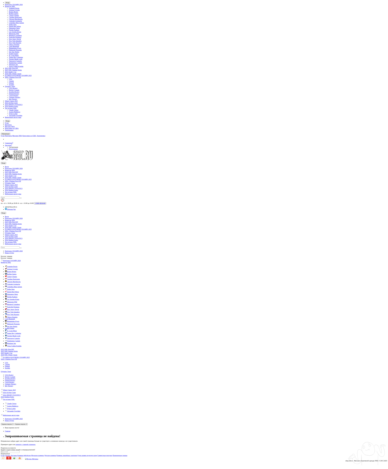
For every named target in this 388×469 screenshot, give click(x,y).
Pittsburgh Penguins (15, 50)
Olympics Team (10, 86)
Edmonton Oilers (14, 28)
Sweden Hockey (14, 92)
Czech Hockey (13, 95)
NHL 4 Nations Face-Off (13, 77)
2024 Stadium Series (11, 106)
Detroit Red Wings (15, 26)
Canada (11, 81)
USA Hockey (13, 88)
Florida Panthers (14, 30)
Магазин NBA (10, 126)
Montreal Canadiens (15, 35)
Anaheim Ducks (14, 8)
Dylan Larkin (13, 114)
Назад (7, 2)
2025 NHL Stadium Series (13, 70)
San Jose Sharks (14, 52)
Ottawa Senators (14, 44)
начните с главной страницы (25, 444)
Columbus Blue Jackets (16, 23)
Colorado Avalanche (15, 21)
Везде (7, 167)
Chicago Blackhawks (16, 19)
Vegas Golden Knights (16, 66)
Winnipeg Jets (13, 64)
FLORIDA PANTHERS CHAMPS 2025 (18, 75)
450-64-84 (40, 203)
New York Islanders (15, 41)
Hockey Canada (14, 90)
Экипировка (9, 130)
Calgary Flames (14, 15)
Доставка (14, 455)
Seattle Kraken (13, 54)
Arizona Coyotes (14, 10)
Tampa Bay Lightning (16, 57)
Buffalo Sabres (13, 14)
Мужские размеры (37, 455)
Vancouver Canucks (15, 61)
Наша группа (9, 253)
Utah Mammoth (14, 46)
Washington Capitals (15, 63)
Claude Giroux (13, 110)
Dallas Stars (12, 24)
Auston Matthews (14, 112)
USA (10, 79)
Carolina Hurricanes (15, 17)
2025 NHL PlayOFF (11, 68)
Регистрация (13, 149)
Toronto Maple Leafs (15, 59)
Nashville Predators (15, 37)
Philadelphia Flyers (15, 48)
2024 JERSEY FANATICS (13, 104)
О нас (7, 123)
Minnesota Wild (14, 34)
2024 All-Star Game (11, 103)
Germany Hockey (14, 97)
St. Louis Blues (14, 55)
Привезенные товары (120, 455)
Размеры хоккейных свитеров (66, 455)
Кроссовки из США (12, 128)
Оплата (7, 455)
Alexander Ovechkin (15, 115)
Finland (11, 83)
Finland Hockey (14, 94)
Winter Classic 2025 (11, 101)
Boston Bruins (13, 12)
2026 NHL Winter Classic (13, 74)
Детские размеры (50, 455)
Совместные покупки (104, 455)
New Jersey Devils (15, 39)
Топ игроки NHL (11, 108)
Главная (7, 431)
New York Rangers (15, 43)
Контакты (8, 125)
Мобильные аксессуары (13, 117)
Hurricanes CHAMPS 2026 (14, 4)
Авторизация (13, 147)
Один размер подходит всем (87, 455)
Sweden (11, 84)
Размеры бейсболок (24, 455)
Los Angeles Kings (15, 32)
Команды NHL (10, 6)
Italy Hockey (13, 99)
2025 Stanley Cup (10, 72)
